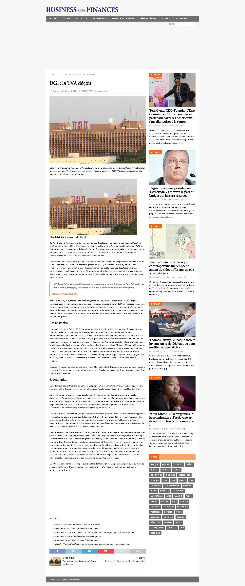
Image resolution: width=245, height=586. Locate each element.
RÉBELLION (155, 522)
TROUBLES (172, 527)
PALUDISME (168, 506)
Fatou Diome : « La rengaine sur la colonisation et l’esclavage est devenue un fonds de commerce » (171, 419)
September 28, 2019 (160, 277)
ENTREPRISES (99, 18)
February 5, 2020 (159, 125)
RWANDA (180, 517)
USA (182, 527)
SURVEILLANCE (157, 527)
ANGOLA (165, 464)
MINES (188, 496)
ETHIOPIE (155, 480)
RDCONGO (155, 517)
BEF (74, 91)
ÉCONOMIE (155, 533)
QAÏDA (179, 512)
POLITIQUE (155, 512)
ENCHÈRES (170, 475)
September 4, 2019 (160, 428)
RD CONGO (168, 517)
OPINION (184, 501)
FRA (173, 480)
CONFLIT (166, 469)
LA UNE (66, 18)
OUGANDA (155, 506)
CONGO (177, 469)
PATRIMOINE (182, 506)
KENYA (153, 490)
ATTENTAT (178, 464)
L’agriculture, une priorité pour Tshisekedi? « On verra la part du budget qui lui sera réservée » (171, 192)
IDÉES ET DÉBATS (148, 18)
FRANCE (182, 480)
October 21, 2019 (159, 199)
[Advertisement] (122, 48)
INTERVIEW (181, 18)
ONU (174, 501)
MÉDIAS (154, 501)
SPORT (179, 522)
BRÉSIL (189, 464)
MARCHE (178, 496)
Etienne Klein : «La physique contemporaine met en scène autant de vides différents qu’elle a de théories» (171, 267)
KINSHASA (164, 490)
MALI (169, 496)
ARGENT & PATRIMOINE (123, 18)
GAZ (191, 480)
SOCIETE (166, 18)
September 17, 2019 (160, 351)
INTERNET (187, 485)
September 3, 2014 (61, 91)
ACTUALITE (81, 18)
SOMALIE (168, 522)
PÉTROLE (168, 512)
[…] (182, 142)
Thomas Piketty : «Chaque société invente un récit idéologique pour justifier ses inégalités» (172, 343)
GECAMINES (156, 485)
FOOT (165, 480)
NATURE (164, 501)
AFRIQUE (154, 464)
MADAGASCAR (157, 496)
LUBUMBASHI (178, 490)
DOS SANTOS (156, 475)
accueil (53, 18)
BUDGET (154, 469)
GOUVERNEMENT (172, 485)
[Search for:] (181, 23)
